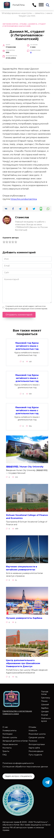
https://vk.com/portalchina (24, 199)
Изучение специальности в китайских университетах (21, 568)
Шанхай (45, 704)
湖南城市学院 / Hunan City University (24, 466)
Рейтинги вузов (45, 719)
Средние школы (36, 737)
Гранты (6, 751)
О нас (5, 727)
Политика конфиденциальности (18, 763)
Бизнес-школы (10, 737)
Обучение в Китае (10, 24)
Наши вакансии (10, 744)
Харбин (44, 708)
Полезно (33, 741)
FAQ (5, 755)
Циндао (45, 711)
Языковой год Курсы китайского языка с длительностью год (27, 346)
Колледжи (7, 734)
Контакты (7, 748)
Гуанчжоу (45, 698)
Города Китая (44, 692)
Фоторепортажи (37, 744)
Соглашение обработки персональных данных (25, 766)
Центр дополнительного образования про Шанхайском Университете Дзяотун (23, 663)
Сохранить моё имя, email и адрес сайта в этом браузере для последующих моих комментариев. (26, 307)
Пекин (44, 701)
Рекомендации (36, 751)
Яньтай (44, 715)
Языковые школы (37, 734)
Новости (33, 730)
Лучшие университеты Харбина (24, 618)
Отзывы (23, 24)
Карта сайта (34, 748)
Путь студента (35, 755)
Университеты (9, 730)
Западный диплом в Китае (15, 741)
